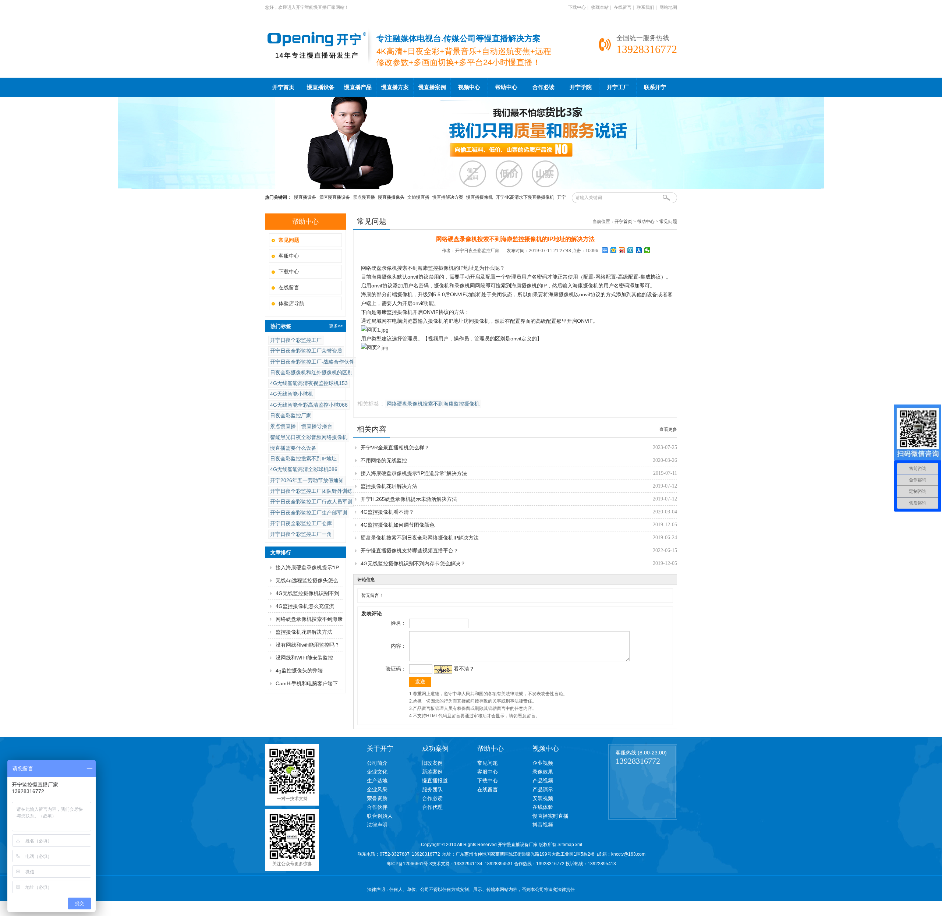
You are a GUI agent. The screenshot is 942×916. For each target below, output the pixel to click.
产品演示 (542, 789)
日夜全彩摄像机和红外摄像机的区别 (311, 372)
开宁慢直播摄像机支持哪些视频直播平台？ (409, 551)
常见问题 (668, 221)
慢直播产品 (358, 87)
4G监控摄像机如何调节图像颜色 (398, 525)
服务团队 (432, 789)
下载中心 (577, 7)
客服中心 (289, 256)
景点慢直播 (364, 197)
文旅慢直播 (418, 197)
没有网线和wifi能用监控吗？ (308, 645)
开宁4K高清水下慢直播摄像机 (525, 197)
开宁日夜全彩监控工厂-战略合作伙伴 (312, 362)
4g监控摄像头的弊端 (299, 670)
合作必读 (543, 87)
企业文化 (377, 772)
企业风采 (377, 789)
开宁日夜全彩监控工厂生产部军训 (308, 513)
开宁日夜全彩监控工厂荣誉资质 (306, 351)
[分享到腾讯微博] (630, 250)
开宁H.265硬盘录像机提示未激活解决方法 (409, 499)
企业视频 (542, 763)
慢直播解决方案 (447, 197)
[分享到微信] (647, 250)
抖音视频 (542, 825)
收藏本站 (600, 7)
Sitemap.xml (569, 844)
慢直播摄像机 (479, 197)
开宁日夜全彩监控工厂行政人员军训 (311, 502)
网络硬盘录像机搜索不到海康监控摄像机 (433, 404)
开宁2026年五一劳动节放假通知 (307, 480)
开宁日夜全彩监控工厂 (296, 340)
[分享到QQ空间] (613, 250)
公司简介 (377, 763)
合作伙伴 (377, 807)
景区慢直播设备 (334, 197)
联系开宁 (655, 87)
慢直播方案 (395, 87)
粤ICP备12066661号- (408, 863)
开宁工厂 (618, 87)
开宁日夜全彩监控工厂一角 (301, 534)
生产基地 (377, 781)
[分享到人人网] (639, 250)
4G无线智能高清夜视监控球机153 (309, 383)
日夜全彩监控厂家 (290, 415)
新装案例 (432, 772)
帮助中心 (506, 87)
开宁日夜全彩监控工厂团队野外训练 (311, 491)
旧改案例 (432, 763)
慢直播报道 (435, 781)
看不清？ (464, 669)
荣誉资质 (377, 798)
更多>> (336, 326)
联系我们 (645, 7)
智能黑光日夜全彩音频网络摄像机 (308, 437)
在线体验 (542, 807)
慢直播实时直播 (550, 816)
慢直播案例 (432, 87)
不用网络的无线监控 (384, 460)
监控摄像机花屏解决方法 (304, 632)
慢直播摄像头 (391, 197)
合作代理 (432, 807)
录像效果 (542, 772)
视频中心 (469, 87)
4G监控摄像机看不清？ (387, 512)
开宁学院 (581, 87)
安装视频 (542, 798)
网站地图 (668, 7)
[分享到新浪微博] (622, 250)
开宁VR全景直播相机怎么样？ (395, 447)
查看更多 (668, 429)
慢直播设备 (320, 87)
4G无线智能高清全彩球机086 (303, 469)
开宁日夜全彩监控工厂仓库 (301, 523)
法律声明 (377, 825)
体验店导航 (291, 303)
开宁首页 (283, 87)
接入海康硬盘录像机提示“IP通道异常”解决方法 (414, 473)
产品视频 (542, 781)
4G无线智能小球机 (291, 394)
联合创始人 (380, 816)
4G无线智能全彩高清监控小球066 (309, 405)
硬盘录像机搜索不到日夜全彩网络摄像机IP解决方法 (420, 538)
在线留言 (622, 7)
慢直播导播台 (316, 426)
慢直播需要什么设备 (293, 448)
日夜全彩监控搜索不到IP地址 (303, 458)
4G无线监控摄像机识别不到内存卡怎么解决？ (413, 563)
